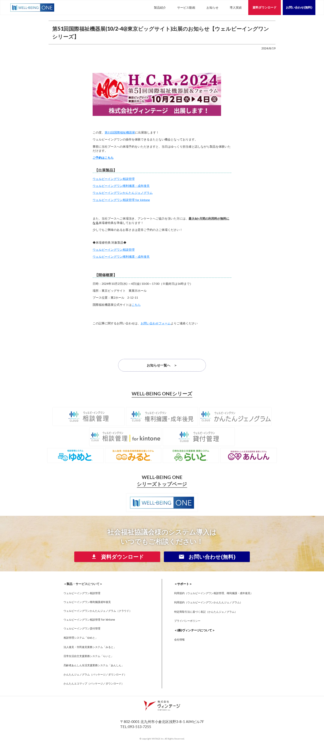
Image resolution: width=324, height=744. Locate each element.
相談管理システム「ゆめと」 (81, 637)
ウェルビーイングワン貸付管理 (82, 628)
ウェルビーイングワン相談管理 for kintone (121, 200)
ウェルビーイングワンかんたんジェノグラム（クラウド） (98, 610)
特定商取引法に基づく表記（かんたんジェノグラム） (205, 611)
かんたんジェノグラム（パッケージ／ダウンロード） (95, 674)
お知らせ (212, 7)
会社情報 (179, 639)
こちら (136, 304)
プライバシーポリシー (187, 620)
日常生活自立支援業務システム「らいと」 (88, 656)
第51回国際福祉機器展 (120, 132)
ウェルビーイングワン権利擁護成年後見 (87, 602)
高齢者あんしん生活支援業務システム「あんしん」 (94, 665)
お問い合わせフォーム (156, 323)
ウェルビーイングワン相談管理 (114, 179)
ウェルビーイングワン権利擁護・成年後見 (121, 185)
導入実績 (236, 7)
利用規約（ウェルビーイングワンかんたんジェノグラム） (208, 602)
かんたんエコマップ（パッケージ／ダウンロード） (94, 683)
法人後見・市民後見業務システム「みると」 (90, 647)
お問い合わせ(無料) (299, 7)
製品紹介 (160, 7)
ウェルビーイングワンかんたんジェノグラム (123, 192)
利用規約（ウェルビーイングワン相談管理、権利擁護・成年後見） (213, 593)
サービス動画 (186, 7)
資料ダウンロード (265, 7)
